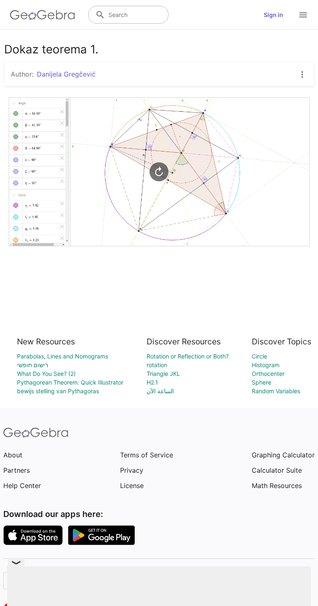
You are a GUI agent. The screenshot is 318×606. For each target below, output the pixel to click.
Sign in (273, 14)
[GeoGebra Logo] (42, 15)
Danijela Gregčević (66, 74)
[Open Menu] (303, 15)
